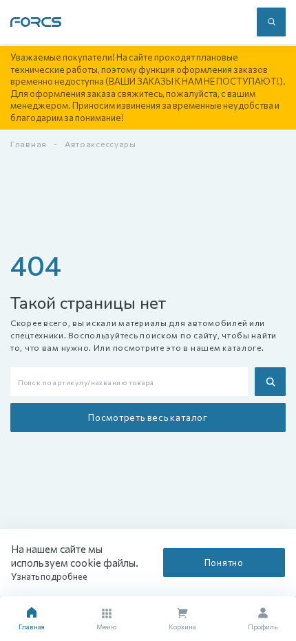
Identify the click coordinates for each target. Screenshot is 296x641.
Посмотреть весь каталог (148, 417)
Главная (28, 144)
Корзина (182, 626)
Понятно (224, 562)
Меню (106, 626)
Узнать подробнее (50, 576)
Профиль (262, 626)
